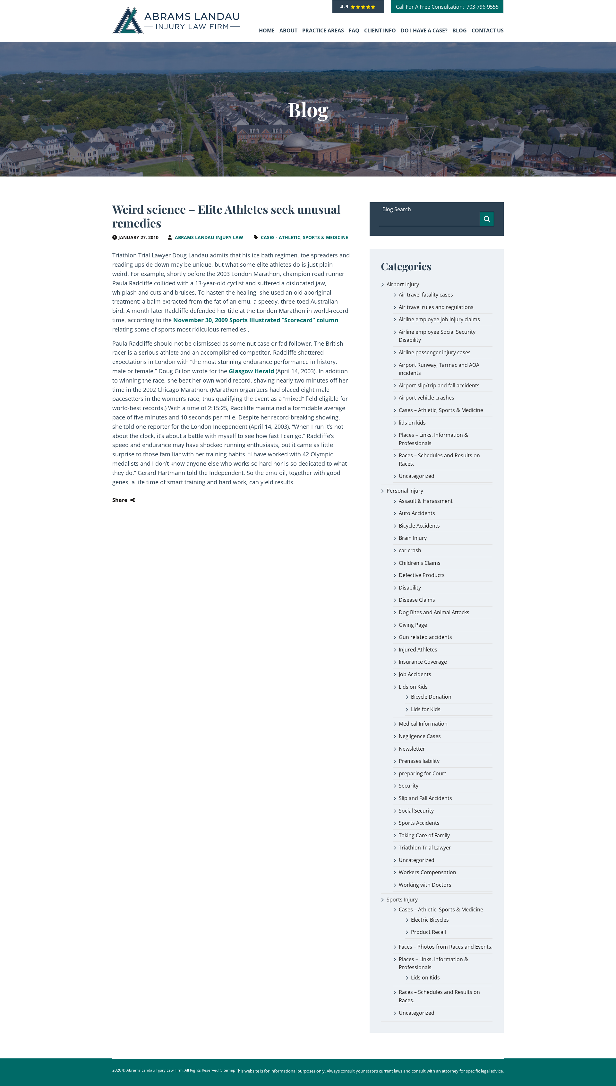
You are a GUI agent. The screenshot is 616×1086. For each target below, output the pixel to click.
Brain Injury (413, 537)
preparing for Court (422, 773)
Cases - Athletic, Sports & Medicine (304, 237)
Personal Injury (405, 490)
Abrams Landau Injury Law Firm (154, 1070)
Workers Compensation (427, 872)
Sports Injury (402, 899)
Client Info (380, 30)
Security (408, 785)
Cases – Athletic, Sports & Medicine (441, 410)
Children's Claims (420, 562)
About (288, 30)
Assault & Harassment (426, 500)
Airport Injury (403, 284)
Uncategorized (416, 475)
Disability (410, 587)
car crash (410, 550)
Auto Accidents (417, 513)
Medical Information (423, 723)
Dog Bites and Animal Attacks (434, 612)
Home (267, 30)
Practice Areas (323, 30)
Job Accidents (415, 674)
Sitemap (227, 1070)
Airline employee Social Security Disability (437, 336)
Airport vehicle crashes (426, 397)
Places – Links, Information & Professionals (433, 439)
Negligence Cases (420, 736)
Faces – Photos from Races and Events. (445, 946)
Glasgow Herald (251, 371)
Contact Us (488, 30)
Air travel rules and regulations (436, 307)
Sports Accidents (419, 822)
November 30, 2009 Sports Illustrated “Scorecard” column (255, 320)
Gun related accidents (425, 637)
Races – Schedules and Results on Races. (439, 459)
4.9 (345, 6)
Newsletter (412, 748)
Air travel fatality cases (426, 294)
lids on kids (412, 422)
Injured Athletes (418, 649)
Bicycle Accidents (419, 525)
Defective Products (422, 575)
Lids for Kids (426, 709)
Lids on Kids (413, 686)
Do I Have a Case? (424, 30)
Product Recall (428, 931)
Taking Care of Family (424, 835)
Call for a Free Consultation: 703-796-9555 (447, 6)
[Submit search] (487, 219)
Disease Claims (417, 599)
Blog (459, 30)
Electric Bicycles (430, 919)
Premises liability (419, 760)
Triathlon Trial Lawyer (425, 847)
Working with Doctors (425, 884)
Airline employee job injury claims (439, 319)
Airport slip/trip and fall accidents (439, 385)
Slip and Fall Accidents (425, 798)
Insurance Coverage (423, 661)
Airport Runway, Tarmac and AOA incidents (439, 369)
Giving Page (413, 624)
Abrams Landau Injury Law (209, 237)
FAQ (354, 30)
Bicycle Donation (431, 696)
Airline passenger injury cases (435, 352)
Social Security (416, 810)
